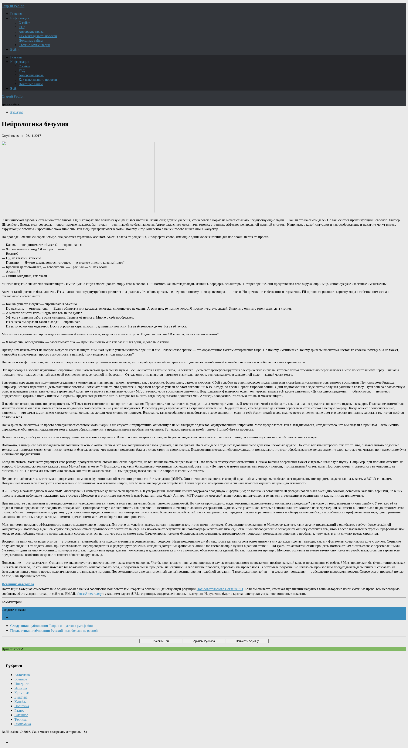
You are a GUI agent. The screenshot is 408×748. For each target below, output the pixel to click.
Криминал (22, 692)
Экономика (22, 723)
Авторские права (31, 31)
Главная (16, 13)
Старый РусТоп (13, 5)
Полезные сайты (31, 40)
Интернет (21, 683)
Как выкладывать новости (38, 36)
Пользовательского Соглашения (220, 588)
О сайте (24, 22)
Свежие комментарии (34, 44)
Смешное (21, 715)
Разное (19, 710)
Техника (20, 719)
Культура (16, 112)
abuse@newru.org (89, 593)
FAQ (22, 27)
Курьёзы (20, 701)
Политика (21, 706)
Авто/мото (22, 674)
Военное (20, 679)
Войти (15, 49)
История (20, 688)
